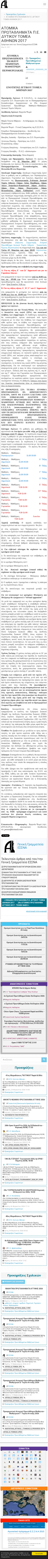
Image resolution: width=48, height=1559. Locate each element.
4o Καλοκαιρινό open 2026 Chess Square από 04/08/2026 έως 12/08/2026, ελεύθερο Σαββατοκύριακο (24, 1243)
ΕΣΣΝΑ (10, 1292)
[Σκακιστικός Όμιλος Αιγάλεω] (9, 1482)
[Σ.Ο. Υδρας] (18, 1478)
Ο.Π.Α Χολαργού (14, 1164)
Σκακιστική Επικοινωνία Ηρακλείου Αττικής (24, 1103)
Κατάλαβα (39, 1553)
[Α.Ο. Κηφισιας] (14, 1455)
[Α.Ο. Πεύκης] (36, 1455)
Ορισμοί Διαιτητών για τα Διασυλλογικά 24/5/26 (24, 936)
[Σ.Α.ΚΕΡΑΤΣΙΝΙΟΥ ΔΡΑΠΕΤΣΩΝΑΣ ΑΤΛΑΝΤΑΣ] (31, 1470)
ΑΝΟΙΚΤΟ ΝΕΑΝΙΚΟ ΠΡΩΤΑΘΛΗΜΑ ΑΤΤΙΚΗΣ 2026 (24, 1100)
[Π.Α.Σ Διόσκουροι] (36, 1466)
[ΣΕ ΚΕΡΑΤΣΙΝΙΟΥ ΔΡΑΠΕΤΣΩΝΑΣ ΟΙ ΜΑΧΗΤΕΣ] (31, 1478)
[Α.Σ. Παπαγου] (31, 1458)
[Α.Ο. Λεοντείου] (18, 1455)
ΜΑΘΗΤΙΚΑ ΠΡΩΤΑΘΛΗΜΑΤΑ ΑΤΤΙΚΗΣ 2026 (24, 1289)
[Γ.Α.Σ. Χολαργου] (27, 1462)
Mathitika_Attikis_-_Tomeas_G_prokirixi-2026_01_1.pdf (24, 1429)
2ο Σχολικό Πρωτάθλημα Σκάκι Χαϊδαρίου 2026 (24, 996)
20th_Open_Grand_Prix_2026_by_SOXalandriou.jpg (22, 1148)
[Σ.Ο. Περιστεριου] (5, 1478)
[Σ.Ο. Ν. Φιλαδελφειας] (31, 1474)
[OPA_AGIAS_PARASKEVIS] (5, 1452)
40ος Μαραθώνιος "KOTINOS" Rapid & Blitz (24, 1216)
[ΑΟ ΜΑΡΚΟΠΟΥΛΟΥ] (14, 1462)
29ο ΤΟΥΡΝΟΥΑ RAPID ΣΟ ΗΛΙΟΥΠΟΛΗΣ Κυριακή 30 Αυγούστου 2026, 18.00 (24, 1191)
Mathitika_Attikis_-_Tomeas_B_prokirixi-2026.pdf (24, 1336)
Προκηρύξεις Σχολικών (15, 14)
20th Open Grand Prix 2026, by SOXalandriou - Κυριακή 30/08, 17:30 (24, 1126)
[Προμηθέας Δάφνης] (22, 1470)
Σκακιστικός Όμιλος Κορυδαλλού (17, 1017)
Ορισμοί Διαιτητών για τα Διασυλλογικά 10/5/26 (24, 951)
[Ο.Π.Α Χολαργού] (31, 1466)
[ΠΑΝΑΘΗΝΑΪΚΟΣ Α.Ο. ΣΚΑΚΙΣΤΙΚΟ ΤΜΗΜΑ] (5, 1471)
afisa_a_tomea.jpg (13, 1367)
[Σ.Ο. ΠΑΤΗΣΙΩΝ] (40, 1474)
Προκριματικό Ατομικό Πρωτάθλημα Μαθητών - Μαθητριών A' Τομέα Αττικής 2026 (24, 1351)
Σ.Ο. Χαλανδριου (14, 1131)
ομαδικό (22, 1303)
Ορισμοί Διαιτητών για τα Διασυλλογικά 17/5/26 (24, 943)
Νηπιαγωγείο (13, 1305)
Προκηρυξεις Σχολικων (14, 1282)
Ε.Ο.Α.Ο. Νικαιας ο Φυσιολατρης (16, 1027)
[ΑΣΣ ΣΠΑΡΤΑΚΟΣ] (22, 1462)
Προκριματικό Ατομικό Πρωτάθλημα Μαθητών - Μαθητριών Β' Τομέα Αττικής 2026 (24, 1319)
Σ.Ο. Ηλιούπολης (14, 1196)
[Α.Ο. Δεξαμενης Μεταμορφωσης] (5, 1455)
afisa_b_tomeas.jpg (12, 1339)
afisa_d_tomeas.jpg (14, 1398)
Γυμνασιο (37, 1303)
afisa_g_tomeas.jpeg (12, 1432)
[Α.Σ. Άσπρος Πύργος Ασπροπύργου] (22, 1458)
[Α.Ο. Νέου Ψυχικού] (27, 1455)
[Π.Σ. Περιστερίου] (40, 1466)
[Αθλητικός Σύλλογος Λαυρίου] (9, 1462)
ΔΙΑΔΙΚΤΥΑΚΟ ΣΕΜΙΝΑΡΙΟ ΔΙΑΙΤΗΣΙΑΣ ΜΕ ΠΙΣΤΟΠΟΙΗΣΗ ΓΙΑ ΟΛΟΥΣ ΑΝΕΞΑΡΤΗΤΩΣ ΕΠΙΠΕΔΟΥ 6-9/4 (24, 1033)
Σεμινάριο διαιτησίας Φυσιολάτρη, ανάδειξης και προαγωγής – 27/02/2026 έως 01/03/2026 (24, 1022)
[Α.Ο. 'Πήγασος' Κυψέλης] (36, 1451)
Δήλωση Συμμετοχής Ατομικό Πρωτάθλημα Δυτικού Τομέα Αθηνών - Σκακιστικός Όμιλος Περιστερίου (24, 245)
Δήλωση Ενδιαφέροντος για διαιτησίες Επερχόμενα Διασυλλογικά (24, 972)
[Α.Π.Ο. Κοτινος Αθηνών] (14, 1458)
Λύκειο (5, 1305)
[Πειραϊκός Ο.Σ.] (18, 1470)
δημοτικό (29, 1303)
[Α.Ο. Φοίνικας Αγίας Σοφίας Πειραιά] (5, 1458)
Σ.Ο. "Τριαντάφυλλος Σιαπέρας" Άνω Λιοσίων (21, 992)
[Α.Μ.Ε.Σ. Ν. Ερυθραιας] (31, 1452)
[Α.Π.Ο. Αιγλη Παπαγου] (9, 1458)
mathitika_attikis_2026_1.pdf (17, 1308)
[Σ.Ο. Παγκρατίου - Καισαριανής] (36, 1474)
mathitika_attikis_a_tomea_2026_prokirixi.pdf (22, 1370)
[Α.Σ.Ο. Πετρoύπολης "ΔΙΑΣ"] (5, 1462)
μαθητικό (8, 1303)
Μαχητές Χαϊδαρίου (12, 1000)
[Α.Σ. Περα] (36, 1458)
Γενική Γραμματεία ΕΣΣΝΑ (27, 44)
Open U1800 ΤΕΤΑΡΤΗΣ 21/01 (24, 1043)
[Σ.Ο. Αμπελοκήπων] (9, 1474)
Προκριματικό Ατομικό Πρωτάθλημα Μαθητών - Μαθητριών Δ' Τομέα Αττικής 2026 (24, 1381)
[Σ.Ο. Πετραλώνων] (9, 1478)
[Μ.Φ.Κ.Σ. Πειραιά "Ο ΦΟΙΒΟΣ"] (22, 1467)
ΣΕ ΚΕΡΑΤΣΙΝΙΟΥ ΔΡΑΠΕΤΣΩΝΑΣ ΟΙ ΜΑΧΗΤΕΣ (21, 1038)
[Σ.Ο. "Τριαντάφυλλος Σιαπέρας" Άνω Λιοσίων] (40, 1470)
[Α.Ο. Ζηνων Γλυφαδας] (9, 1455)
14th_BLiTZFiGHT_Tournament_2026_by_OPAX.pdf (24, 1179)
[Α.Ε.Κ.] (22, 1452)
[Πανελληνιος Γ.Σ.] (9, 1471)
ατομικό (15, 1303)
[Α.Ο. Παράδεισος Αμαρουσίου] (31, 1455)
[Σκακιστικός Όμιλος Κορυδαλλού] (14, 1482)
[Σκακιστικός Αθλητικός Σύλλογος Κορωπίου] (40, 1479)
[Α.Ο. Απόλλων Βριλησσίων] (40, 1452)
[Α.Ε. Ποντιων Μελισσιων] (18, 1452)
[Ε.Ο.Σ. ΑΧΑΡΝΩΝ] (9, 1466)
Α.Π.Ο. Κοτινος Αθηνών (16, 1079)
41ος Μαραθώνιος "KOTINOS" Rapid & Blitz (24, 1075)
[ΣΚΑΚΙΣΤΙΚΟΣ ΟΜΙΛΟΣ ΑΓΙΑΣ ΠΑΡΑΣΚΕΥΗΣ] (5, 1482)
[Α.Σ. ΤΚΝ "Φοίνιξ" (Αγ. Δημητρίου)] (40, 1458)
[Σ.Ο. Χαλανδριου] (22, 1478)
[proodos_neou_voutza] (9, 1452)
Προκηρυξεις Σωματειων (14, 1092)
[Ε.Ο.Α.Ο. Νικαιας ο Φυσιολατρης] (5, 1467)
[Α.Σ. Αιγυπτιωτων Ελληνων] (18, 1458)
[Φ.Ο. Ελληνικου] (18, 1482)
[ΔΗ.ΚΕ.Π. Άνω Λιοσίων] (36, 1462)
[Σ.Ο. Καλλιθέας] (22, 1474)
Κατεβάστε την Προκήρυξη (16, 1115)
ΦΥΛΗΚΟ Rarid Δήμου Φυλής (24, 988)
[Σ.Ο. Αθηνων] (5, 1474)
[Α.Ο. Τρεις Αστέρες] (40, 1455)
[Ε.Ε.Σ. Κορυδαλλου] (40, 1462)
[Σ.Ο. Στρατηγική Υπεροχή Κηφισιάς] (14, 1478)
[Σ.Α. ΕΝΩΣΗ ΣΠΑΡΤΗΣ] (27, 1470)
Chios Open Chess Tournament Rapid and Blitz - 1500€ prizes (24, 1012)
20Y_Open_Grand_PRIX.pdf (16, 1145)
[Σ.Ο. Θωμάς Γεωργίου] (18, 1474)
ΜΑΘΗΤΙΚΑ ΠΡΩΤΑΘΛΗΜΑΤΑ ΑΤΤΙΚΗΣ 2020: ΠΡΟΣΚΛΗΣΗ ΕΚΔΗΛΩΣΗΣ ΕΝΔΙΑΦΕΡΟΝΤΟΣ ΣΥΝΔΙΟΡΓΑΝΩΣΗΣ (21, 875)
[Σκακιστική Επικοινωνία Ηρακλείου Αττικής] (36, 1478)
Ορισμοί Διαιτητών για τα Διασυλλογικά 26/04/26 (24, 958)
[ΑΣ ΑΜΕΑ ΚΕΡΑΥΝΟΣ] (18, 1462)
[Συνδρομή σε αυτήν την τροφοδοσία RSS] (43, 979)
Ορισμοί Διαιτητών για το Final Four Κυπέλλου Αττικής (24, 929)
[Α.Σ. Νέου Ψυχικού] (27, 1458)
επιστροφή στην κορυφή (36, 911)
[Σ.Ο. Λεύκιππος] (27, 1474)
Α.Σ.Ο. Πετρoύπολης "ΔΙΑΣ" (15, 1046)
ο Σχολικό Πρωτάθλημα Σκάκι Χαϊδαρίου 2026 (24, 1004)
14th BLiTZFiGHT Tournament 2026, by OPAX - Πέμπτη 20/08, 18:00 (24, 1160)
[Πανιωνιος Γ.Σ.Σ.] (14, 1470)
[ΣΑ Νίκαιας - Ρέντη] (27, 1478)
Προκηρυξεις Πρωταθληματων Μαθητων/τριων (33, 60)
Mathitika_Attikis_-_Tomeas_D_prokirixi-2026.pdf (22, 1401)
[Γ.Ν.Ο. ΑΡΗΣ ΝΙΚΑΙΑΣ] (31, 1462)
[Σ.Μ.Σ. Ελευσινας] (36, 1470)
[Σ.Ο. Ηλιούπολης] (14, 1474)
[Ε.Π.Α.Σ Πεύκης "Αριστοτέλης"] (14, 1467)
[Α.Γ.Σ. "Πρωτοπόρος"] (14, 1452)
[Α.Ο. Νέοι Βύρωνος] (22, 1455)
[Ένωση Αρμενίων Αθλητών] (18, 1466)
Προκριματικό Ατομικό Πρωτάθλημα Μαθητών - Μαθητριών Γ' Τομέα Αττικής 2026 (24, 1412)
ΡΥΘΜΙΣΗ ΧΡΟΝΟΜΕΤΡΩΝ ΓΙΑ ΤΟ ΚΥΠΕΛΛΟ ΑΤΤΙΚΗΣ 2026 (24, 965)
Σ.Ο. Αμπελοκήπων (15, 1248)
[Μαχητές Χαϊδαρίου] (27, 1466)
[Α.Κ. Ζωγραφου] (27, 1452)
